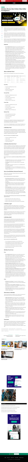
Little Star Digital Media (17, 459)
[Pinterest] (2, 33)
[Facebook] (2, 30)
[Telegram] (2, 37)
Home (5, 457)
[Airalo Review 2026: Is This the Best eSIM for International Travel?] (20, 344)
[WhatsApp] (2, 39)
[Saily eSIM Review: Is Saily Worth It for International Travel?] (7, 344)
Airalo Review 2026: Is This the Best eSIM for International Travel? (20, 349)
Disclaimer (16, 457)
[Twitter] (2, 31)
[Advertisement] (14, 369)
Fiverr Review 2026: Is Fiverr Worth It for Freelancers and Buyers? (9, 411)
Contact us (12, 457)
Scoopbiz (11, 459)
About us (8, 457)
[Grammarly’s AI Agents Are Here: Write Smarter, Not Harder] (7, 354)
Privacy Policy (21, 457)
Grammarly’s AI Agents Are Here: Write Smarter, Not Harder (7, 359)
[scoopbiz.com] (14, 3)
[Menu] (2, 3)
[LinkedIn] (2, 35)
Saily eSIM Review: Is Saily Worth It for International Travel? (6, 349)
